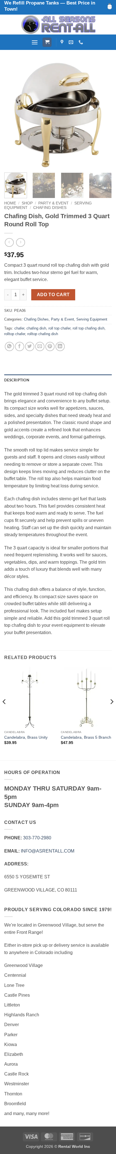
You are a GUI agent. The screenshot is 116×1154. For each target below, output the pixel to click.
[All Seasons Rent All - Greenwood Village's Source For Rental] (58, 24)
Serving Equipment (91, 319)
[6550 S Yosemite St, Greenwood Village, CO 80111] (63, 42)
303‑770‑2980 (37, 837)
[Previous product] (20, 242)
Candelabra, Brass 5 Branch (86, 737)
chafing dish (36, 328)
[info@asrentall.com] (72, 42)
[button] (34, 42)
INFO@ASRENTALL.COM (47, 851)
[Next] (102, 114)
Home (10, 203)
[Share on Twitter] (29, 346)
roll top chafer (59, 328)
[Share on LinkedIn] (60, 346)
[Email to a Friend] (39, 346)
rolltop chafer (14, 334)
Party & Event (53, 203)
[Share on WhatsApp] (9, 346)
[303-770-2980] (81, 42)
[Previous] (13, 114)
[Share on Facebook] (19, 346)
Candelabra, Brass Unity (26, 737)
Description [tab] (16, 380)
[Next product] (9, 242)
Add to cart (53, 294)
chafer (19, 328)
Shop (27, 203)
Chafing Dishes (49, 208)
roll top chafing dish (88, 328)
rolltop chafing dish (42, 334)
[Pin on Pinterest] (50, 346)
